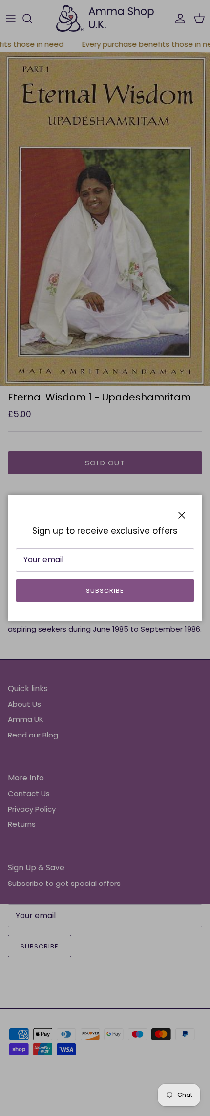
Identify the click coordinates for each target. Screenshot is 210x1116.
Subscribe (105, 590)
